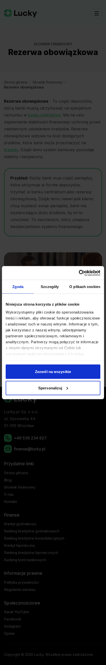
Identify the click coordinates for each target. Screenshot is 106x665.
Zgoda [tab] (17, 287)
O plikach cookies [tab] (84, 287)
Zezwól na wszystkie (53, 372)
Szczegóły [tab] (50, 287)
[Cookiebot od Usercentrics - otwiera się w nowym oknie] (78, 273)
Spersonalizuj (50, 388)
